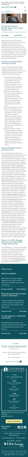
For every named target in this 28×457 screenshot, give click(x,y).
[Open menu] (25, 10)
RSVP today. (7, 4)
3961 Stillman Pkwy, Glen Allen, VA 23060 (12, 413)
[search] (24, 7)
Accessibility (10, 441)
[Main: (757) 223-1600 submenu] (15, 7)
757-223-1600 (16, 357)
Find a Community (14, 421)
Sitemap (18, 441)
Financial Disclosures (8, 438)
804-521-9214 (9, 416)
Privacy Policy (20, 438)
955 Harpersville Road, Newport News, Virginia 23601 (16, 353)
